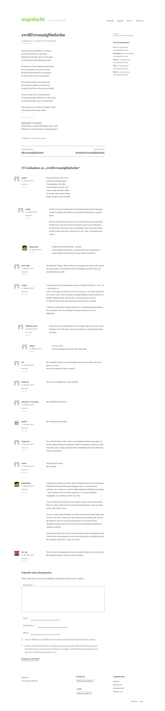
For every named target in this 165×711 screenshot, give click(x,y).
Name (26, 618)
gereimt (43, 138)
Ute (114, 47)
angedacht (33, 19)
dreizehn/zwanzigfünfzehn (90, 151)
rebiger (24, 285)
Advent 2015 (36, 138)
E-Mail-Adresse (29, 625)
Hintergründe (26, 123)
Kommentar (28, 585)
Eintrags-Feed (117, 685)
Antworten (24, 184)
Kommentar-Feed (118, 688)
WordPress (134, 701)
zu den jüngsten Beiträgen (29, 681)
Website (26, 632)
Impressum (24, 677)
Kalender (38, 123)
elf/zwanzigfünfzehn (32, 151)
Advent (129, 21)
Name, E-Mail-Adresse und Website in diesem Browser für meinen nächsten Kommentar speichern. (60, 639)
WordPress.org (117, 692)
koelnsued (25, 382)
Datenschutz (139, 21)
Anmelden (116, 681)
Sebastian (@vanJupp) (30, 401)
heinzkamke (110, 21)
